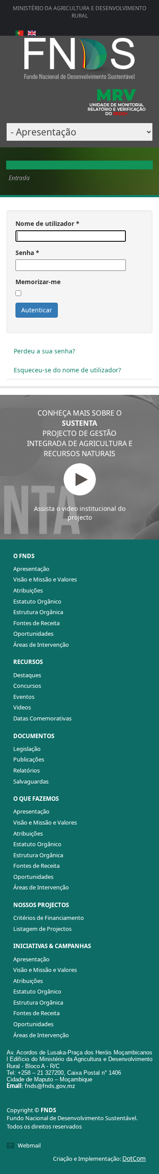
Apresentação (31, 569)
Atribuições (28, 590)
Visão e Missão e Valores (45, 579)
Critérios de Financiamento (48, 918)
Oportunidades (33, 634)
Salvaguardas (31, 781)
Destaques (27, 675)
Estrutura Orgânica (38, 612)
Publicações (28, 759)
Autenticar (36, 310)
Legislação (27, 749)
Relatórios (26, 770)
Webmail (29, 1145)
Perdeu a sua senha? (44, 351)
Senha (27, 252)
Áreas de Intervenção (41, 645)
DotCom (134, 1158)
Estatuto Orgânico (37, 601)
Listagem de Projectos (42, 929)
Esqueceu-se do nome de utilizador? (67, 370)
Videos (22, 707)
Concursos (27, 686)
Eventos (23, 697)
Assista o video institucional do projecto (79, 512)
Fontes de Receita (36, 623)
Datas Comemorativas (42, 718)
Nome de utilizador (47, 223)
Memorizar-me (38, 282)
